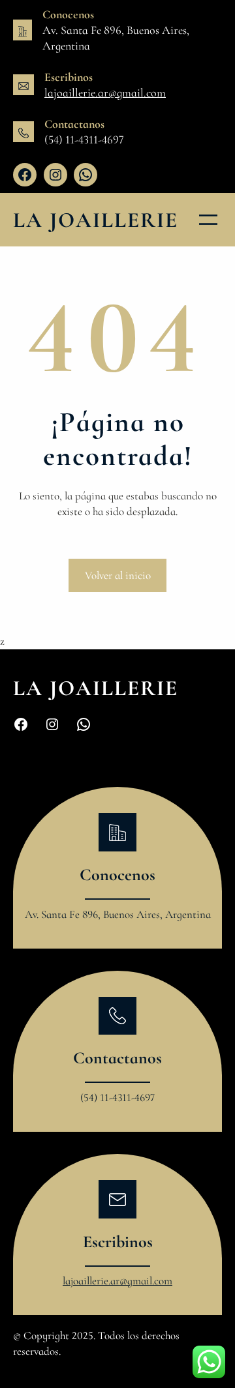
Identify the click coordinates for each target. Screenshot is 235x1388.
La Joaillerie (95, 220)
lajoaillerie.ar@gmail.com (105, 92)
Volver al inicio (118, 575)
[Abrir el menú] (208, 219)
